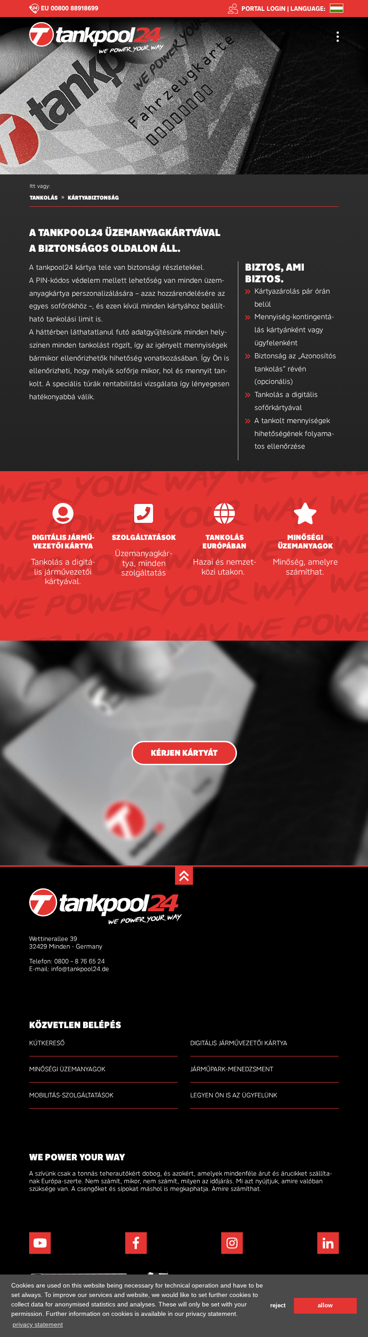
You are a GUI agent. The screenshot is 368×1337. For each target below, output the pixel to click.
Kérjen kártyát (184, 753)
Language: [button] (307, 9)
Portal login (263, 8)
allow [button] (325, 1305)
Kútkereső (47, 1043)
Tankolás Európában (224, 541)
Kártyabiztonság (93, 197)
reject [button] (277, 1305)
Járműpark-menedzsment (231, 1069)
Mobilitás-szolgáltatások (71, 1095)
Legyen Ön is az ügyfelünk (233, 1095)
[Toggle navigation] (338, 37)
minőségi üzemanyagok (305, 541)
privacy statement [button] (38, 1324)
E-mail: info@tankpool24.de (69, 969)
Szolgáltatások (144, 537)
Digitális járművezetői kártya (63, 541)
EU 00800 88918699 (69, 8)
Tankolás (44, 197)
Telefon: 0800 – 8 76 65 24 (67, 961)
